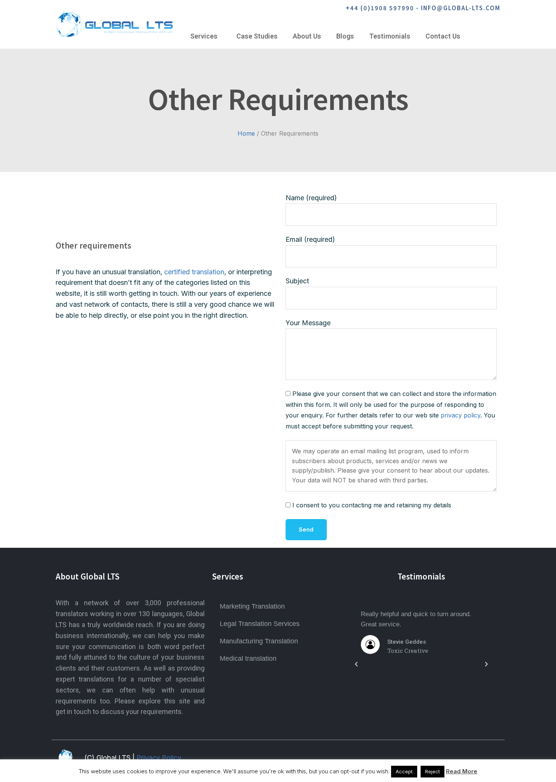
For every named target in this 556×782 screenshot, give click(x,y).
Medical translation (248, 658)
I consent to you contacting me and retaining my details (371, 505)
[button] (356, 664)
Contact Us (443, 36)
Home (246, 133)
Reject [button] (432, 771)
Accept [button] (404, 771)
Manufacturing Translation (259, 641)
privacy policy (460, 415)
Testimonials (389, 36)
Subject (297, 281)
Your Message (308, 323)
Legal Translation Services (260, 623)
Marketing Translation (252, 606)
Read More (461, 771)
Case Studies (257, 36)
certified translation (194, 272)
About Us (307, 36)
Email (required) (310, 239)
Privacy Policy (159, 758)
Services (203, 36)
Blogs (345, 36)
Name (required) (311, 198)
